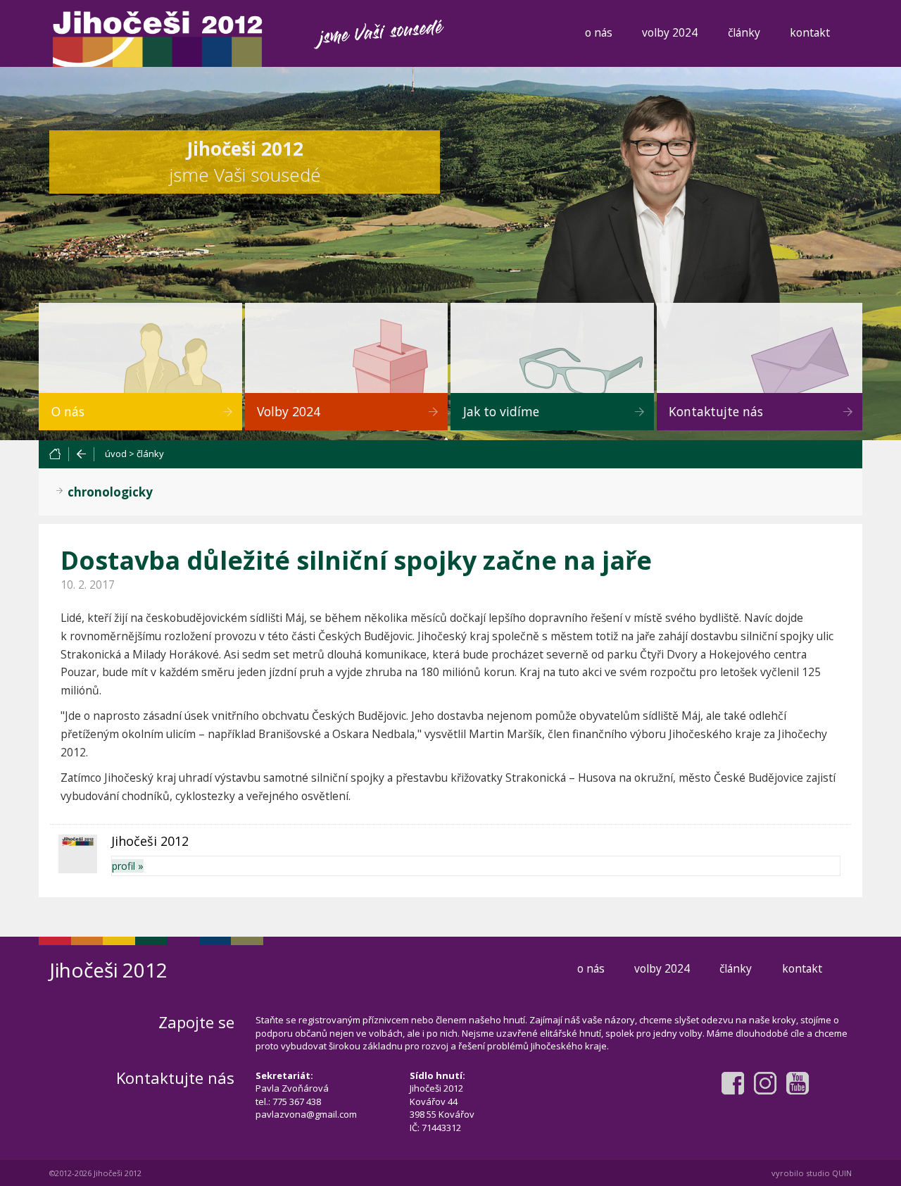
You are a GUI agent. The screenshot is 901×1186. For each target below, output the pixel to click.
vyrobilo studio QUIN (811, 1173)
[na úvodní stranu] (58, 454)
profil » (128, 866)
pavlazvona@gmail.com (306, 1114)
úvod (116, 453)
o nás (598, 32)
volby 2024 (670, 32)
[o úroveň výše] (81, 454)
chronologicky (110, 492)
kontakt (810, 32)
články (744, 32)
